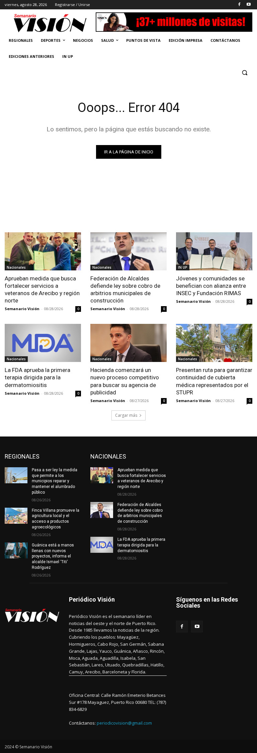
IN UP (182, 267)
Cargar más (126, 415)
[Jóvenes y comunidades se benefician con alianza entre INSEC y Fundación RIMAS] (214, 251)
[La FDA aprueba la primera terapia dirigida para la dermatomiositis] (43, 343)
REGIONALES (22, 456)
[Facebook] (239, 5)
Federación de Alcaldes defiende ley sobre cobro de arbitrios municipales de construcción (125, 289)
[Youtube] (248, 5)
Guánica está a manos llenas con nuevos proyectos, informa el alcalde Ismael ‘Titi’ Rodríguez (53, 556)
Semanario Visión (22, 308)
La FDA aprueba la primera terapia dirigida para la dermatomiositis (37, 377)
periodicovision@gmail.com (124, 723)
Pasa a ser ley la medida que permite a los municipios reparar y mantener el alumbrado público (54, 481)
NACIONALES (108, 456)
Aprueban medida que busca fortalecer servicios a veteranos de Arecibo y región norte (42, 289)
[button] (244, 73)
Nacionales (16, 267)
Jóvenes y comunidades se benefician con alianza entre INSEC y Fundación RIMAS (211, 285)
